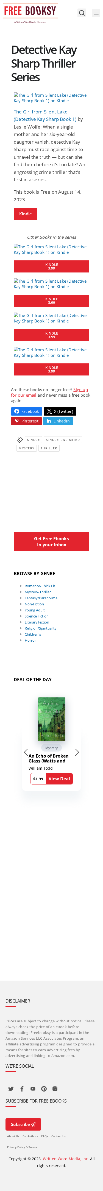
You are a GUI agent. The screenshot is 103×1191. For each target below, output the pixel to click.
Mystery (27, 448)
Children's (33, 634)
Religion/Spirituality (41, 628)
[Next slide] (77, 752)
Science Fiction (37, 616)
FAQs (44, 1136)
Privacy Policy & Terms (22, 1147)
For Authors (30, 1136)
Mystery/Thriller (38, 591)
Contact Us (58, 1136)
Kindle (25, 213)
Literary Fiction (37, 622)
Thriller (49, 448)
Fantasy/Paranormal (41, 598)
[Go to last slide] (25, 752)
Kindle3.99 (51, 266)
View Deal (59, 779)
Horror (30, 640)
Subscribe (20, 1124)
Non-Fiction (34, 604)
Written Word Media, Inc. (66, 1158)
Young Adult (35, 610)
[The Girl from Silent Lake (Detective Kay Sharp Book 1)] (51, 97)
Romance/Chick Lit (40, 585)
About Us (13, 1136)
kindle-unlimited (63, 440)
